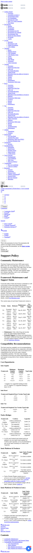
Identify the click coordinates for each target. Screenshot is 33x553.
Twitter (6, 217)
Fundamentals (11, 157)
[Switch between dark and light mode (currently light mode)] (3, 240)
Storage (10, 78)
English (6, 233)
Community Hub (9, 211)
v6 (5, 198)
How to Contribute (13, 165)
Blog (5, 216)
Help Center (7, 223)
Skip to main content (6, 1)
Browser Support (12, 177)
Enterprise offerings (14, 340)
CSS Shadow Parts (13, 55)
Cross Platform (12, 158)
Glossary (10, 169)
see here (28, 478)
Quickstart (10, 86)
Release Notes (12, 173)
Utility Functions (12, 118)
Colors (9, 56)
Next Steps (11, 23)
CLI (12, 188)
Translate (6, 237)
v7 (5, 196)
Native (15, 188)
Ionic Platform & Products (15, 547)
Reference (7, 168)
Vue (5, 106)
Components (7, 188)
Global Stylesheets (13, 45)
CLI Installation (12, 18)
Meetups (6, 214)
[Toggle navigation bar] (3, 183)
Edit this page (6, 525)
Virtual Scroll (11, 72)
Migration (10, 179)
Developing (7, 24)
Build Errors (11, 149)
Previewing (11, 27)
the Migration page (14, 298)
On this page (4, 251)
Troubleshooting (12, 126)
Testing (10, 77)
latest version (26, 246)
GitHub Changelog (13, 174)
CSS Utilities (11, 47)
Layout (6, 40)
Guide (2, 188)
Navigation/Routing (13, 71)
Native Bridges (12, 545)
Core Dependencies (13, 543)
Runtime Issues (12, 150)
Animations (11, 131)
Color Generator (12, 63)
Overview (10, 13)
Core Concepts (8, 155)
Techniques (7, 142)
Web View (11, 160)
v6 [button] (1, 191)
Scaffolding (11, 29)
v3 (5, 202)
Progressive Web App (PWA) (16, 139)
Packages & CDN (13, 19)
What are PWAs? (12, 161)
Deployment (7, 134)
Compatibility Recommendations (13, 542)
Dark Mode (11, 59)
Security (10, 144)
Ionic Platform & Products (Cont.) (17, 548)
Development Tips (13, 34)
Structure (10, 42)
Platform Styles (12, 51)
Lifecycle (10, 69)
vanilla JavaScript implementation (17, 521)
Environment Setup (13, 16)
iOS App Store (12, 136)
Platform (10, 75)
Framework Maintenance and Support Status (16, 540)
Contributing (7, 163)
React (5, 83)
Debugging (11, 147)
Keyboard (10, 37)
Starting (10, 26)
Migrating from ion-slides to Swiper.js (18, 74)
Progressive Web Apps (14, 82)
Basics (9, 50)
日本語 (6, 235)
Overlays (10, 99)
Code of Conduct (12, 166)
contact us (19, 484)
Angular (6, 64)
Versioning (11, 171)
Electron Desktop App (14, 141)
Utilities (6, 130)
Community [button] (4, 208)
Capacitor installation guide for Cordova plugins (16, 480)
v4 (5, 201)
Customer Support (9, 225)
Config (10, 39)
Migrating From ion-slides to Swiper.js (18, 117)
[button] (4, 230)
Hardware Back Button (14, 35)
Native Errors (11, 152)
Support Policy (12, 176)
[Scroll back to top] (1, 3)
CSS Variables (12, 53)
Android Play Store (13, 138)
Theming (6, 48)
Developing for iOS (13, 31)
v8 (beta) (6, 194)
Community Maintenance (11, 539)
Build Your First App (13, 67)
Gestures (10, 133)
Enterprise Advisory (9, 227)
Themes (10, 58)
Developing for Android (14, 32)
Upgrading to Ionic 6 (13, 15)
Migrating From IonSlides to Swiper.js (18, 94)
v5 (5, 199)
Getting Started (8, 11)
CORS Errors (11, 153)
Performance (11, 80)
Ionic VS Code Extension (15, 21)
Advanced (10, 61)
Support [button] (3, 220)
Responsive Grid (12, 43)
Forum (6, 213)
